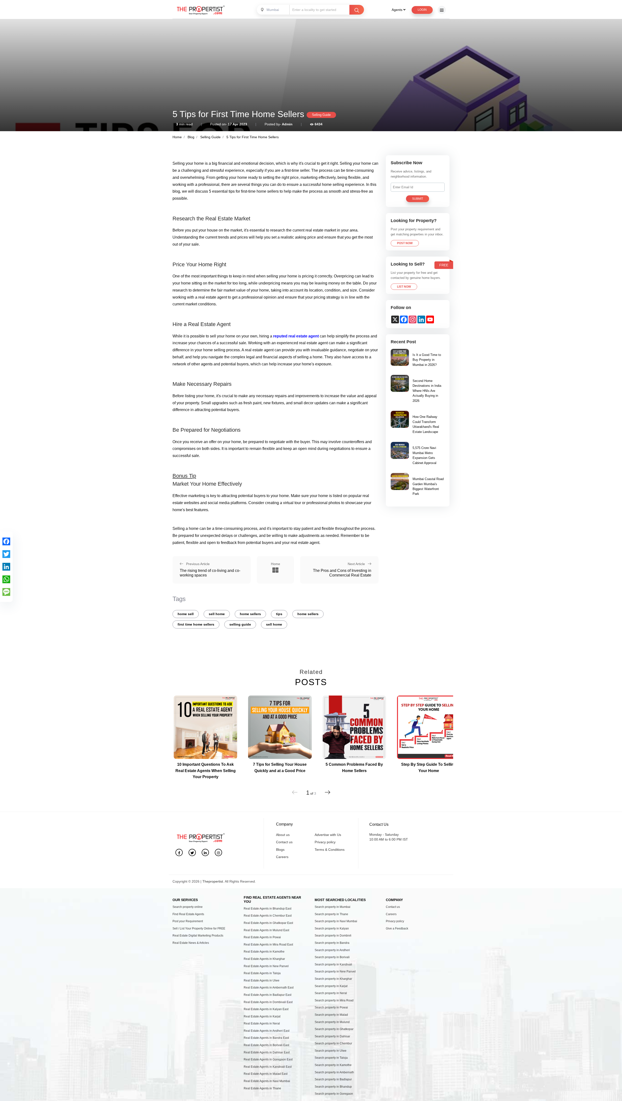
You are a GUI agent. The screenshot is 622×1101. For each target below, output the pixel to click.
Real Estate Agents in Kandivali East (268, 1066)
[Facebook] (6, 541)
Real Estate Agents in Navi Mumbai (267, 1081)
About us (283, 835)
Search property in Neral (331, 993)
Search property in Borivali (332, 957)
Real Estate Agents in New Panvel (266, 966)
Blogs (280, 850)
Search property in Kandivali (333, 964)
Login (422, 9)
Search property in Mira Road (334, 1000)
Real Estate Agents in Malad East (265, 1073)
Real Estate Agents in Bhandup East (267, 908)
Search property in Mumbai (332, 907)
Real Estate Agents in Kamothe (264, 951)
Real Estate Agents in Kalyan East (266, 1009)
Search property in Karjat (331, 986)
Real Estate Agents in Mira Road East (268, 944)
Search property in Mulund (332, 1022)
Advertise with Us (328, 835)
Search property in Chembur (333, 1043)
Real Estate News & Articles (191, 943)
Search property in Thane (331, 914)
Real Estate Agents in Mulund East (266, 930)
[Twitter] (6, 554)
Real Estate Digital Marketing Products (198, 935)
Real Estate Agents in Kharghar (264, 959)
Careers (282, 857)
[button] (327, 792)
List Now (404, 286)
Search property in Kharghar (333, 979)
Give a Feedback (397, 928)
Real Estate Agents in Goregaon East (268, 1059)
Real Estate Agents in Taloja (262, 973)
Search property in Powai (331, 1007)
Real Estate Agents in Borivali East (266, 1045)
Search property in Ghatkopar (334, 1029)
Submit (417, 198)
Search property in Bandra (332, 943)
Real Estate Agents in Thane (262, 1088)
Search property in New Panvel (335, 971)
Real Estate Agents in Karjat (262, 1016)
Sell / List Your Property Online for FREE (199, 928)
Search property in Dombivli (333, 935)
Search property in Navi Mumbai (336, 921)
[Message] (6, 592)
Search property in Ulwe (330, 1050)
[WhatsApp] (6, 579)
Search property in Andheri (332, 950)
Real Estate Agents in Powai (262, 937)
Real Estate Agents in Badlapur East (267, 995)
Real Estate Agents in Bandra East (266, 1038)
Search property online (188, 907)
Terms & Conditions (330, 850)
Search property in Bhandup (333, 1086)
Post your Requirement (188, 921)
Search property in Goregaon (334, 1093)
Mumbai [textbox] (273, 10)
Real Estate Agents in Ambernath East (269, 987)
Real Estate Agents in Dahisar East (267, 1052)
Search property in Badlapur (333, 1079)
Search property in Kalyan (332, 928)
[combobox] (273, 10)
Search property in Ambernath (334, 1072)
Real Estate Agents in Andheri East (266, 1030)
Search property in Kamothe (333, 1065)
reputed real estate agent (296, 336)
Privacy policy (325, 842)
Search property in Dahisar (332, 1036)
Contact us (284, 842)
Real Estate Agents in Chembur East (268, 915)
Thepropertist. (213, 881)
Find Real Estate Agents (188, 914)
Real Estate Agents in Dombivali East (268, 1002)
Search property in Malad (331, 1014)
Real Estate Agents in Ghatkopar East (268, 923)
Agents (397, 10)
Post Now (405, 243)
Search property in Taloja (331, 1057)
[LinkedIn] (6, 567)
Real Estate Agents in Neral (262, 1023)
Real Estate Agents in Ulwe (261, 980)
